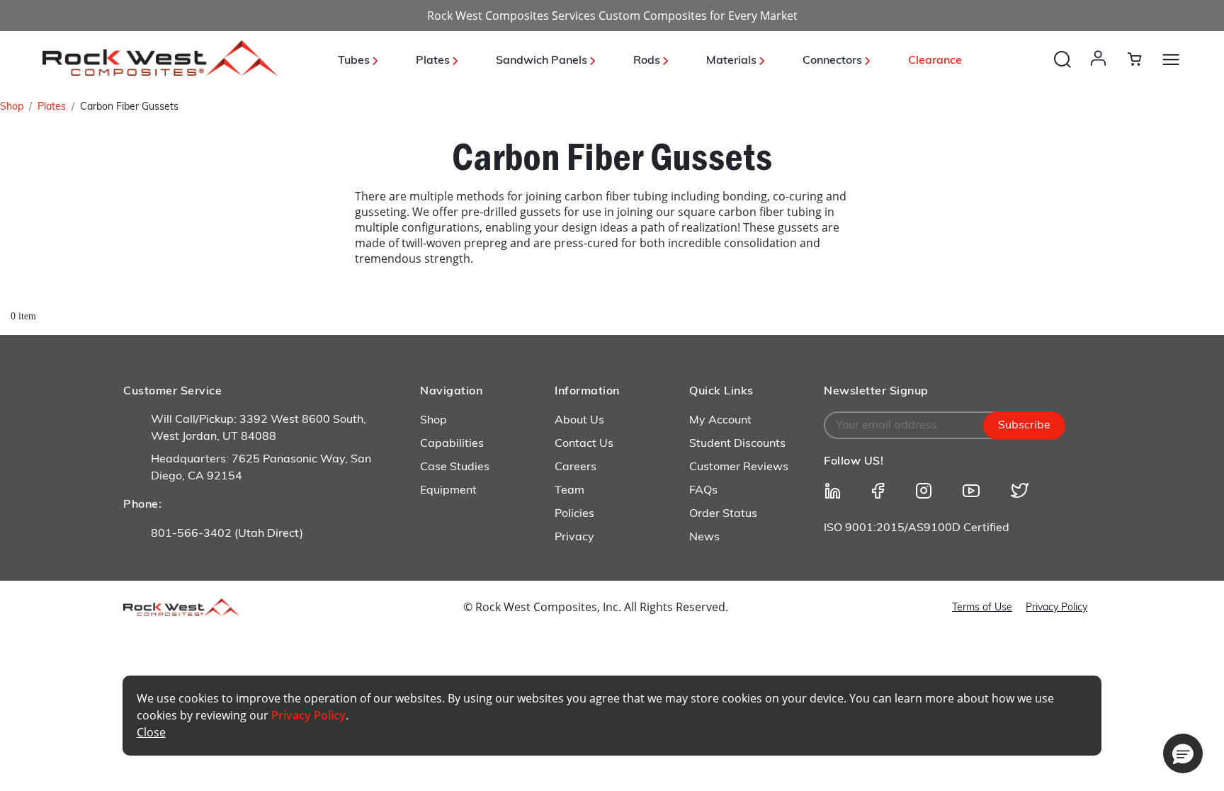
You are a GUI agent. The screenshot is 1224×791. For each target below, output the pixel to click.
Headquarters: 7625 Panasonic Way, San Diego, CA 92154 (261, 468)
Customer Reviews (738, 467)
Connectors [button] (834, 61)
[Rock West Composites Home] (160, 72)
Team (569, 490)
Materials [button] (732, 61)
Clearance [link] (935, 61)
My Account (720, 420)
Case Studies (454, 467)
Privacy (574, 537)
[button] (1101, 72)
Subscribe (1024, 425)
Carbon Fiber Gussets (129, 107)
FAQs (703, 490)
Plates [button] (434, 61)
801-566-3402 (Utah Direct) (227, 534)
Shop (11, 107)
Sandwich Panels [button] (543, 61)
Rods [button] (648, 61)
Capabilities (452, 444)
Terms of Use (982, 608)
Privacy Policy (1056, 608)
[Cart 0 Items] (1143, 59)
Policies (574, 514)
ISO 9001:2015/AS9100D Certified (916, 528)
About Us (579, 420)
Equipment (448, 490)
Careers (575, 467)
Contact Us (584, 444)
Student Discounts (737, 444)
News (704, 537)
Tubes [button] (355, 61)
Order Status (723, 514)
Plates (52, 107)
